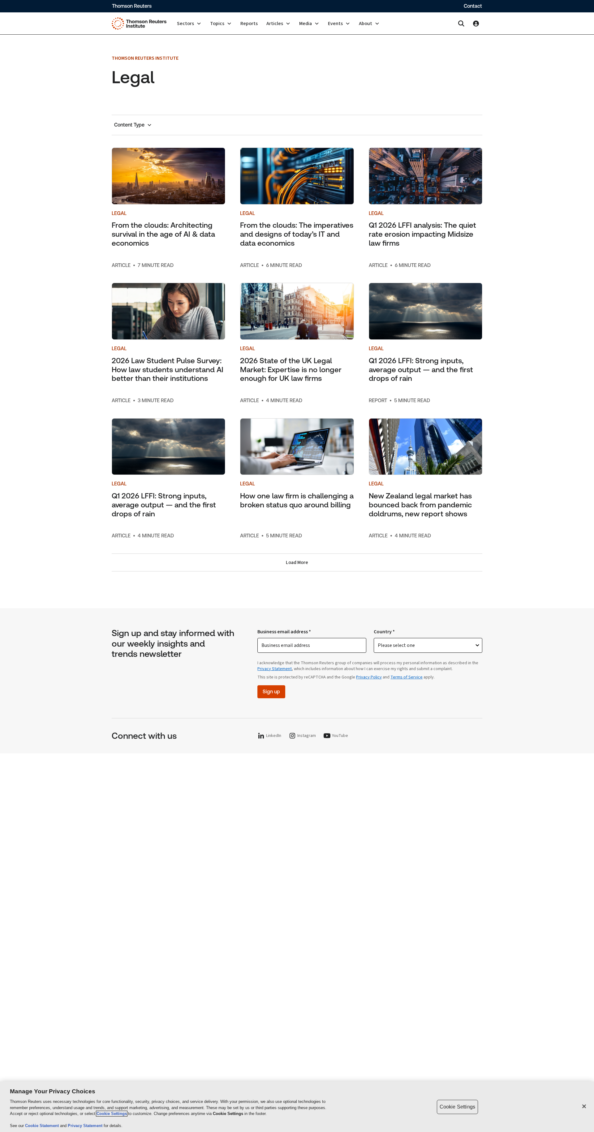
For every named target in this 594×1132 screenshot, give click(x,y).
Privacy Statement (274, 669)
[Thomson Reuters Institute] (139, 23)
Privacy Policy (369, 677)
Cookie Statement (42, 1125)
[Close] (584, 1106)
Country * (384, 631)
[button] (189, 23)
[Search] (461, 23)
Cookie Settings (112, 1113)
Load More (297, 562)
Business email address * (284, 631)
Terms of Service (406, 677)
